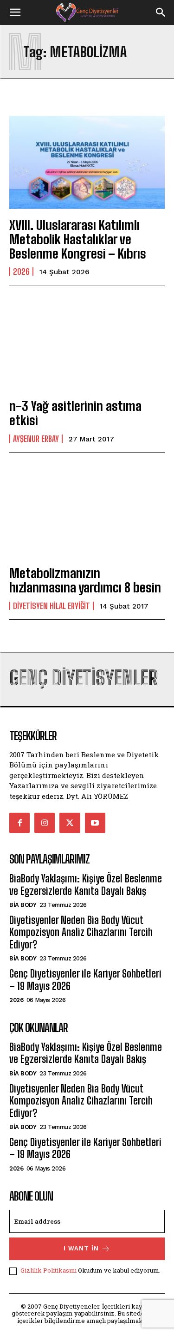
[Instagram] (44, 823)
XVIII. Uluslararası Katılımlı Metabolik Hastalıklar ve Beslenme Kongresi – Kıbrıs (77, 239)
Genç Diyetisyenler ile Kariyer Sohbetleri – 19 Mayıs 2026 (85, 979)
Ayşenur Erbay (36, 439)
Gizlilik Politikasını (48, 1270)
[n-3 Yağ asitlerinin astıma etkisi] (87, 343)
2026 (21, 271)
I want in (81, 1248)
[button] (15, 12)
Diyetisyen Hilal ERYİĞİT (51, 606)
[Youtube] (95, 823)
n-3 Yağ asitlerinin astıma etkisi (75, 413)
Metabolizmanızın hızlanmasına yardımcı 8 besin (85, 580)
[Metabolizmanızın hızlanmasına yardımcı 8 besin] (87, 510)
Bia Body (22, 904)
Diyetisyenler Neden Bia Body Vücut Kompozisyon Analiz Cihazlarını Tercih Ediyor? (81, 932)
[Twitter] (69, 823)
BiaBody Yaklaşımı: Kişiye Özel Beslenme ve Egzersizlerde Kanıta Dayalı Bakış (85, 884)
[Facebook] (19, 823)
